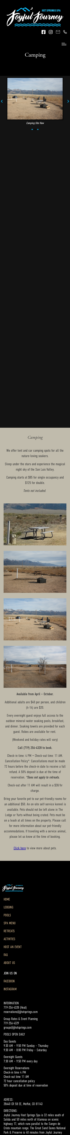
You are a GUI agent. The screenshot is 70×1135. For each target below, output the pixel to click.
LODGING (8, 907)
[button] (2, 101)
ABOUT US (9, 963)
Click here (20, 848)
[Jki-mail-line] (58, 32)
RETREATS (9, 931)
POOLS (7, 915)
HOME (7, 899)
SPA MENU (10, 923)
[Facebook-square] (43, 32)
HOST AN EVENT (13, 947)
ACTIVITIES (9, 939)
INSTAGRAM (10, 989)
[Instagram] (51, 32)
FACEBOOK (9, 981)
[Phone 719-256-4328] (65, 32)
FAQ (6, 955)
